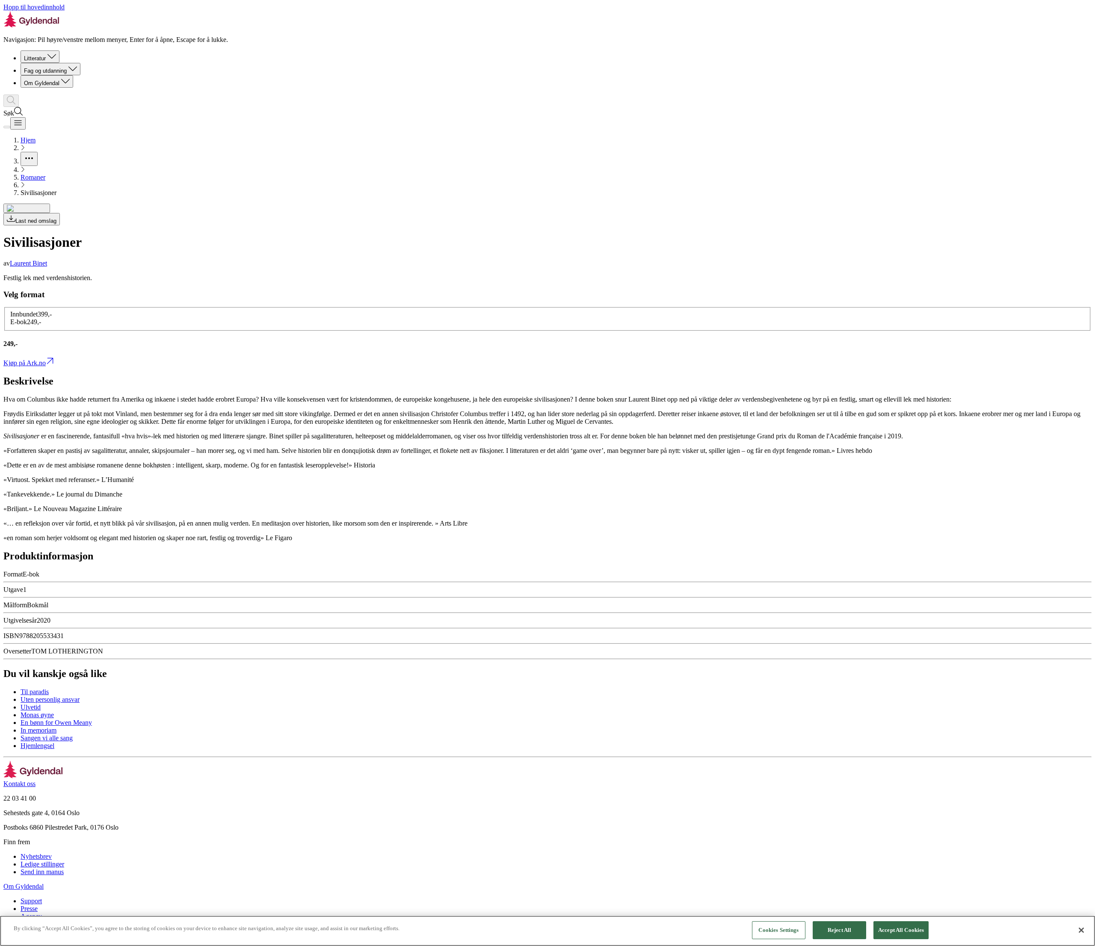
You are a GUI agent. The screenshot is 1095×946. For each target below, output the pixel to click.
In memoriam (38, 730)
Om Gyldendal (41, 83)
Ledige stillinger (42, 864)
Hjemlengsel (37, 745)
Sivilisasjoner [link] (38, 192)
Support (31, 901)
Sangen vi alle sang (47, 738)
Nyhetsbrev (36, 856)
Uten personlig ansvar (50, 699)
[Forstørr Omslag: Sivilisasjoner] (26, 208)
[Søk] (11, 101)
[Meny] (18, 123)
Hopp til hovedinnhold (34, 7)
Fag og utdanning (45, 71)
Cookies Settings (778, 930)
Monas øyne (37, 714)
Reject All (839, 930)
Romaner (33, 177)
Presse (29, 908)
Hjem (28, 140)
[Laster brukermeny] (6, 127)
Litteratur (35, 58)
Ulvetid (31, 707)
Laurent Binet (28, 263)
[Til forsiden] (33, 776)
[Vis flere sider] (29, 159)
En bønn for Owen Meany (56, 722)
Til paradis (35, 691)
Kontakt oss (19, 783)
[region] (547, 931)
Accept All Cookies (901, 930)
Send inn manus (42, 871)
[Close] (1081, 930)
